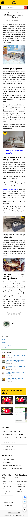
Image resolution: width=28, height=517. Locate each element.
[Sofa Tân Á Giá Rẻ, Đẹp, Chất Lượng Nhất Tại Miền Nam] (14, 2)
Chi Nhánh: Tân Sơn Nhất (9, 449)
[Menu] (2, 2)
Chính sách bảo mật (8, 502)
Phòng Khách (5, 347)
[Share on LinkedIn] (17, 313)
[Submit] (25, 7)
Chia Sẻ (3, 339)
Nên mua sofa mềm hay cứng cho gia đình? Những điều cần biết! (15, 373)
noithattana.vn (20, 515)
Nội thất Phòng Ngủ (6, 345)
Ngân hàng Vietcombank (9, 443)
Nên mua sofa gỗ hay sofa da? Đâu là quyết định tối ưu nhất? (15, 379)
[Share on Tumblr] (19, 313)
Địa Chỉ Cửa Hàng (7, 505)
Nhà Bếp (4, 342)
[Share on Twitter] (11, 313)
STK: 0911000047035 (8, 446)
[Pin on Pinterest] (14, 313)
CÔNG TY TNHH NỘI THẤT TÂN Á (11, 431)
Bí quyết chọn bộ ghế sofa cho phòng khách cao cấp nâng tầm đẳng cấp (15, 361)
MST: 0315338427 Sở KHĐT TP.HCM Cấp (13, 434)
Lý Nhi (20, 20)
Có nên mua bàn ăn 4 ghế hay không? (15, 355)
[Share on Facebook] (8, 313)
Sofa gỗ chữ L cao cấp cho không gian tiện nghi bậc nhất (15, 367)
